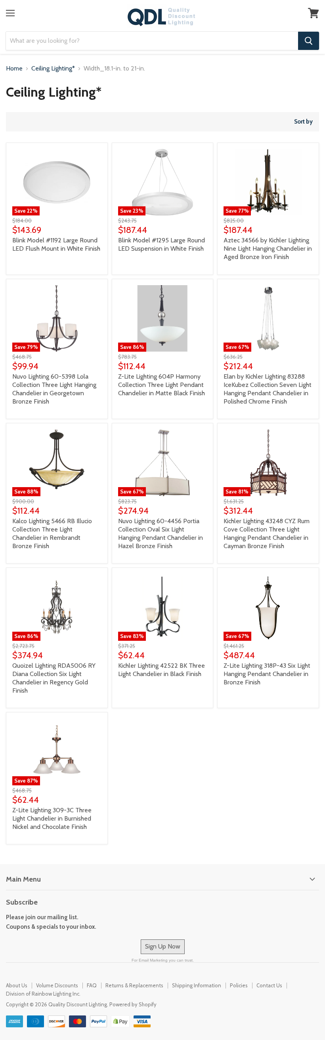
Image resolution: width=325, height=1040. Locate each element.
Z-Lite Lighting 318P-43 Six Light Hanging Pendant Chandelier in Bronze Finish (267, 674)
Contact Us (269, 985)
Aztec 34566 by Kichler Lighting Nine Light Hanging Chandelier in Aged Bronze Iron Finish (268, 248)
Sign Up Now (162, 946)
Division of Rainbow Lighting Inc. (43, 993)
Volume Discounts (57, 985)
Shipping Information (196, 985)
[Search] (308, 41)
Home (14, 68)
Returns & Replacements (134, 985)
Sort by (303, 121)
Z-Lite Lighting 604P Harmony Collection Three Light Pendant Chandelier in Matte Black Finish (161, 385)
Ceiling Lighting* (53, 68)
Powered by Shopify (133, 1004)
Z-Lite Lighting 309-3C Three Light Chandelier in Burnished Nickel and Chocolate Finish (52, 818)
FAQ (92, 985)
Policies (239, 985)
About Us (16, 985)
